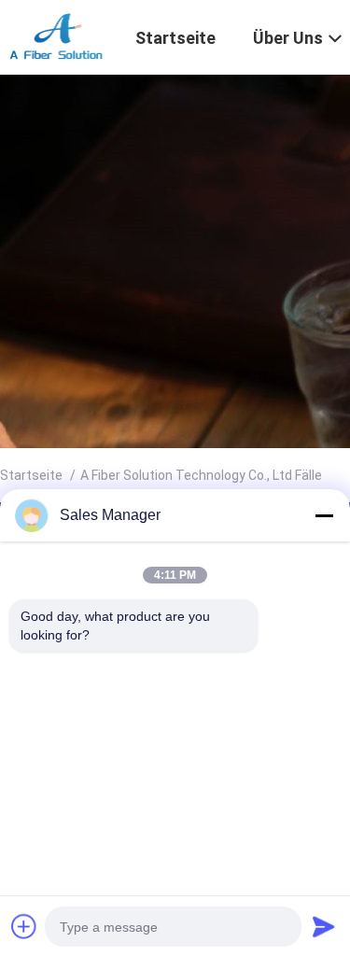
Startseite (31, 475)
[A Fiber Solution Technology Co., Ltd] (56, 35)
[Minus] (324, 515)
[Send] (324, 926)
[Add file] (24, 926)
